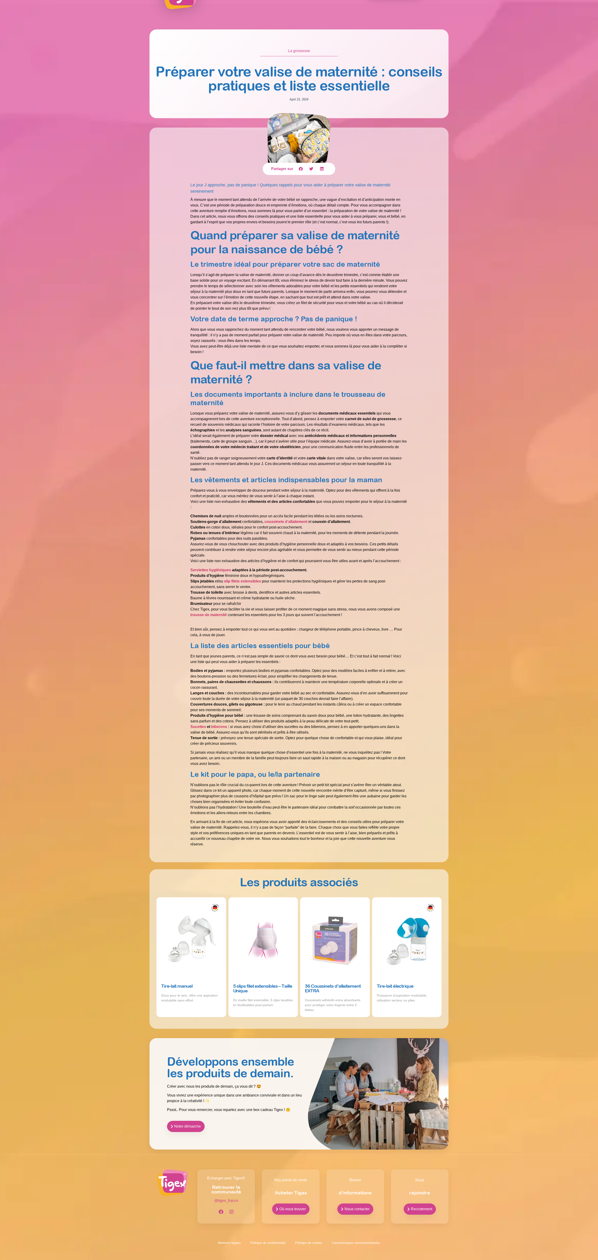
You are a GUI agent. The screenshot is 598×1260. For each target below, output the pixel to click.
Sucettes (198, 727)
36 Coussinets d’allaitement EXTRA (333, 988)
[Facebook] (221, 1212)
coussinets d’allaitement (285, 522)
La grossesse (299, 51)
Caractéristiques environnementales (356, 1243)
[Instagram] (231, 1212)
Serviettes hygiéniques (210, 570)
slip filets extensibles (242, 581)
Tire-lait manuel (176, 986)
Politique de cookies (308, 1243)
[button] (300, 168)
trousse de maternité (208, 615)
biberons (219, 727)
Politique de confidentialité (268, 1243)
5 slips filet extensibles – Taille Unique (262, 988)
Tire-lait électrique (395, 986)
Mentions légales (229, 1243)
